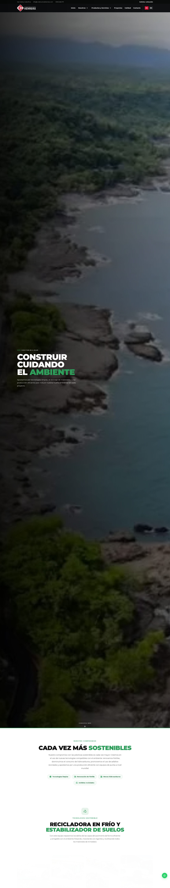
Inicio (73, 8)
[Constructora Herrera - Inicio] (26, 8)
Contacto (136, 8)
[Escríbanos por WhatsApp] (164, 875)
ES (147, 8)
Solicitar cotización (146, 2)
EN (151, 8)
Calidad (128, 8)
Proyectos (118, 8)
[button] (33, 864)
